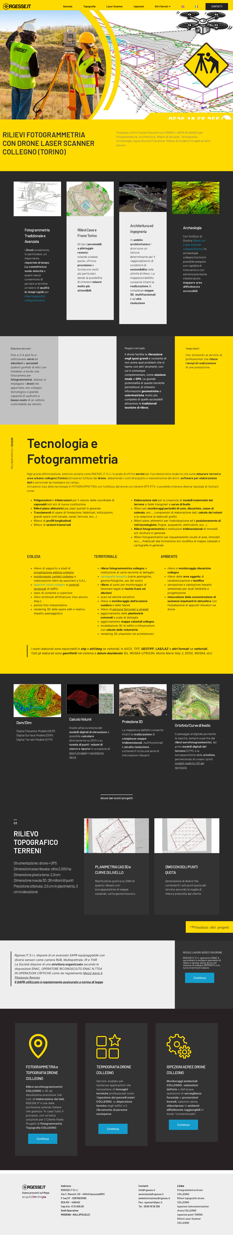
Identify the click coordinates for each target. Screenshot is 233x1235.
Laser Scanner (114, 6)
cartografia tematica (114, 576)
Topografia (89, 6)
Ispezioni (139, 6)
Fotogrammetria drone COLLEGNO (190, 1192)
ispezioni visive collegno (49, 584)
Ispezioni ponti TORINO (190, 1214)
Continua (43, 1138)
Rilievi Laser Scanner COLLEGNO (189, 1220)
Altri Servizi (161, 6)
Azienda (67, 6)
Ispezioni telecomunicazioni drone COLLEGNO (193, 1208)
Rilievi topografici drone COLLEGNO (190, 1200)
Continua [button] (200, 978)
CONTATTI (216, 6)
